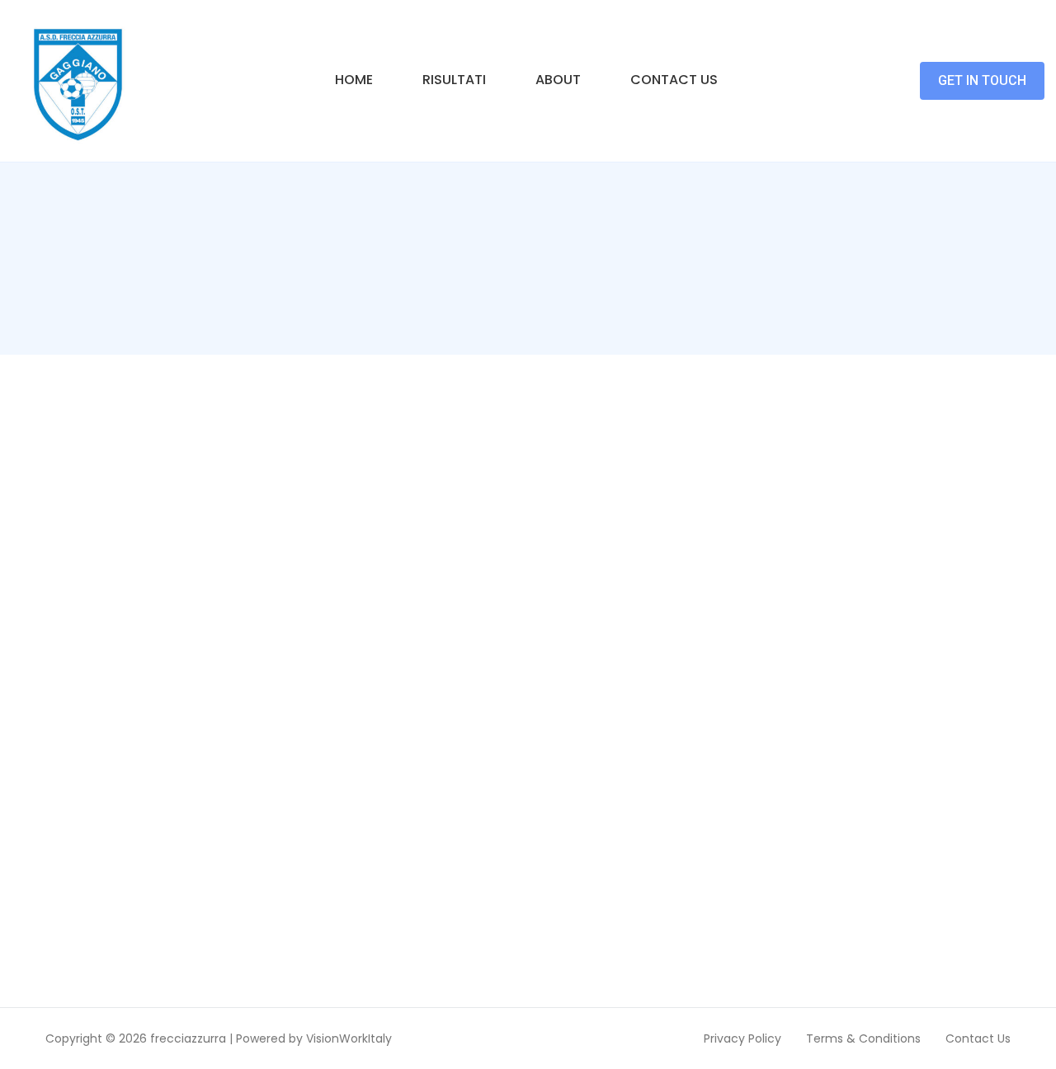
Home (354, 79)
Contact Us (674, 79)
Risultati (454, 79)
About (558, 79)
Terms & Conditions (863, 1038)
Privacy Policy (742, 1038)
